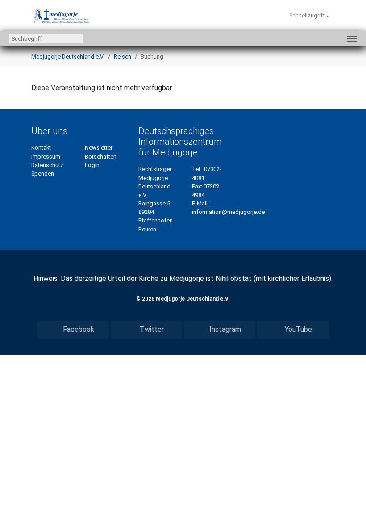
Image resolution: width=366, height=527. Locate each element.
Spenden (42, 173)
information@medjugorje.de (228, 212)
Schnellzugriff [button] (307, 15)
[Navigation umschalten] (352, 38)
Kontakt (41, 147)
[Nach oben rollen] (346, 507)
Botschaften (100, 156)
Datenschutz (47, 165)
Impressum (45, 156)
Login (92, 165)
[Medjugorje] (60, 15)
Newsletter (98, 147)
